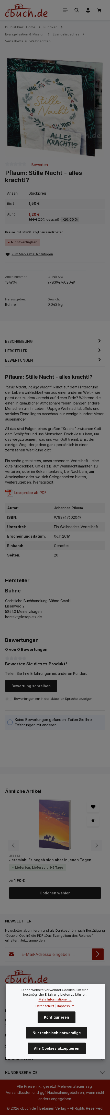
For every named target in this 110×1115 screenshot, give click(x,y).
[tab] (53, 341)
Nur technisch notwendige (56, 1033)
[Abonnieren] (98, 954)
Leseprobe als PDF (30, 492)
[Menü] (65, 10)
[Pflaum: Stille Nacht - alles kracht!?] (55, 107)
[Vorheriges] (14, 107)
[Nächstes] (95, 107)
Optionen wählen (55, 893)
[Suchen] (77, 10)
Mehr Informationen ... (55, 999)
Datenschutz (45, 1006)
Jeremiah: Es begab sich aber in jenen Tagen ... (52, 860)
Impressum (65, 1006)
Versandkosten (18, 1092)
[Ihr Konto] (88, 10)
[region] (55, 107)
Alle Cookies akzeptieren (56, 1048)
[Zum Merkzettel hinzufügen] (93, 807)
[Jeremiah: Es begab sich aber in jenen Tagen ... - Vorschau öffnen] (93, 821)
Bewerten (39, 164)
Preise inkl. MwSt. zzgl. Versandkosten (34, 232)
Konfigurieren (56, 1017)
